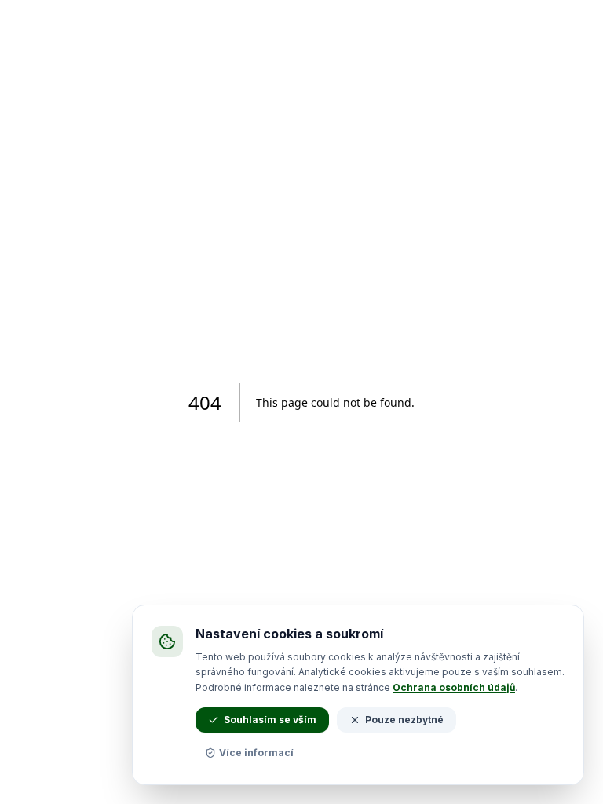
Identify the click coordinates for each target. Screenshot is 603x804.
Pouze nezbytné (404, 719)
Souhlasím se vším (270, 719)
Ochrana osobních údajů (454, 687)
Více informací (256, 752)
